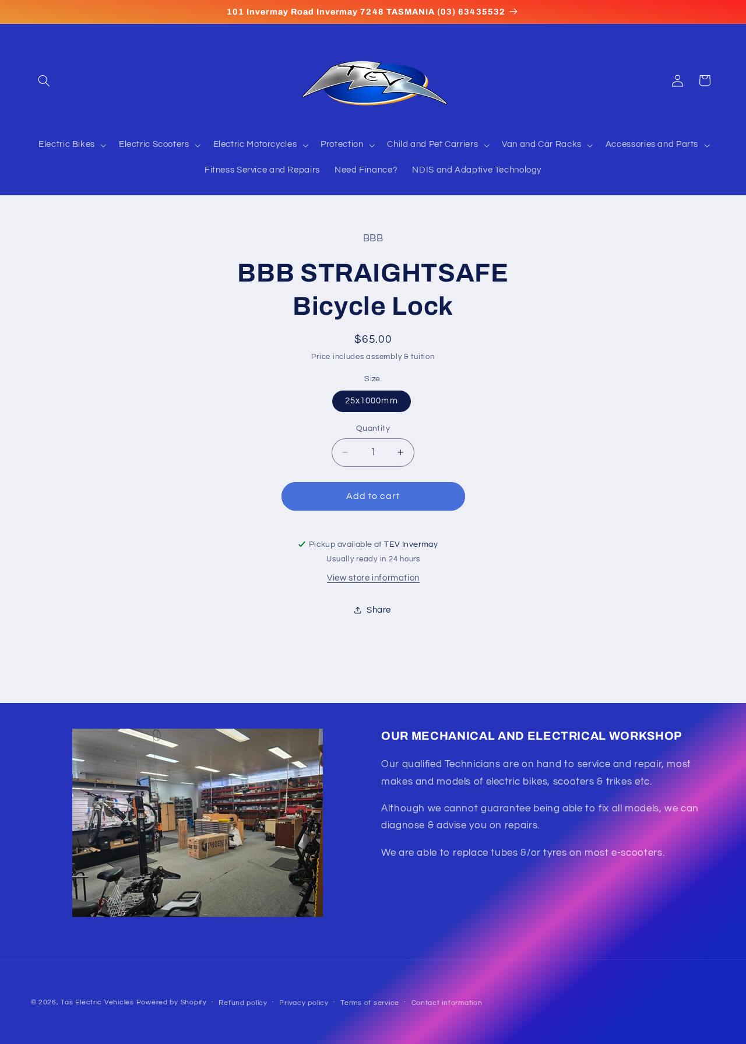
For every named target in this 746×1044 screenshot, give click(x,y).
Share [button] (379, 610)
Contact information (447, 1003)
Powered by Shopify (171, 1002)
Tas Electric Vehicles (98, 1002)
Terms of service (369, 1003)
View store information (373, 578)
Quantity (373, 428)
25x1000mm (371, 400)
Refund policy (243, 1003)
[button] (44, 80)
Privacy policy (303, 1003)
